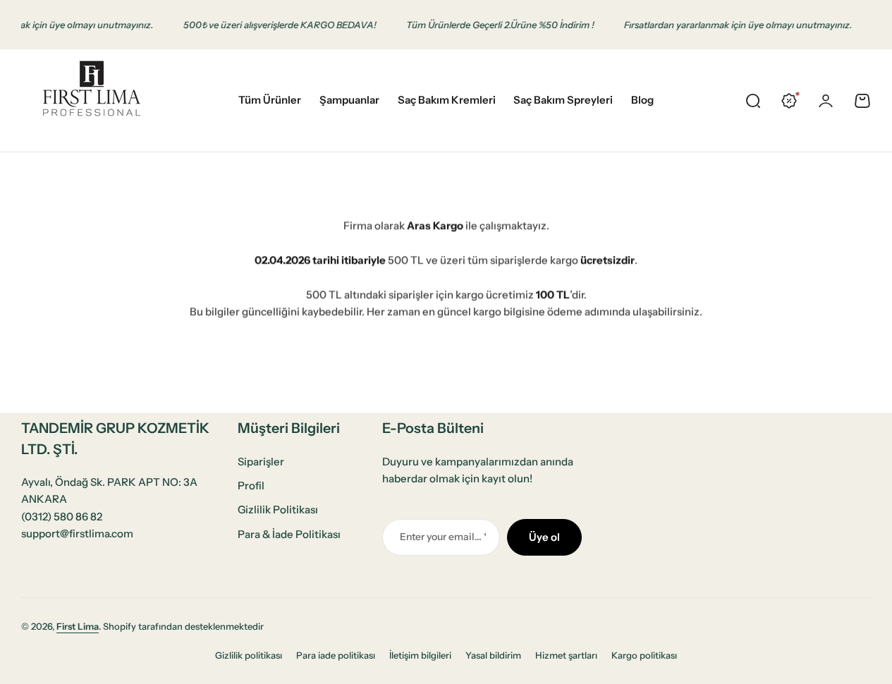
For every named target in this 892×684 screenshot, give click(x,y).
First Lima (77, 626)
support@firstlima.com (77, 533)
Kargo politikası (644, 655)
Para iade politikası (335, 655)
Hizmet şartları (566, 655)
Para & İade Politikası (289, 534)
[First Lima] (91, 100)
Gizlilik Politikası (278, 509)
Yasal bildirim (493, 655)
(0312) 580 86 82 (61, 516)
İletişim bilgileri (420, 655)
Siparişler (261, 461)
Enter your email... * (443, 536)
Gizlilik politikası (248, 655)
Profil (251, 485)
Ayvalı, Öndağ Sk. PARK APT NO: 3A (109, 482)
